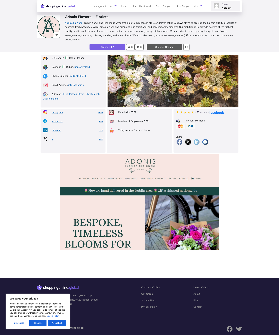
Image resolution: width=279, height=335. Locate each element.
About (196, 293)
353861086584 (77, 76)
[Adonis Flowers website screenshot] (139, 202)
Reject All (38, 323)
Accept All (57, 323)
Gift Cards (147, 293)
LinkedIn (56, 130)
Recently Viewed (142, 6)
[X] (188, 144)
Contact (197, 306)
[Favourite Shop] (57, 35)
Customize (19, 323)
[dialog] (38, 311)
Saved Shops (162, 6)
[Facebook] (180, 144)
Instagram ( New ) (103, 6)
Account (226, 7)
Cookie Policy (53, 316)
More (196, 6)
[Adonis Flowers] (48, 26)
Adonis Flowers (78, 17)
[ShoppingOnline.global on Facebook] (230, 329)
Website (106, 47)
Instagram (57, 112)
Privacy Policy (149, 306)
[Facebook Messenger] (205, 144)
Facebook (57, 121)
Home (124, 6)
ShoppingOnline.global (71, 327)
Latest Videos (201, 287)
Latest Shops (182, 6)
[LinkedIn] (197, 144)
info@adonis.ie (76, 85)
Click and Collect (150, 287)
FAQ (195, 300)
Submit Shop (148, 300)
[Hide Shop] (186, 47)
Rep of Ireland (82, 67)
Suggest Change (164, 47)
